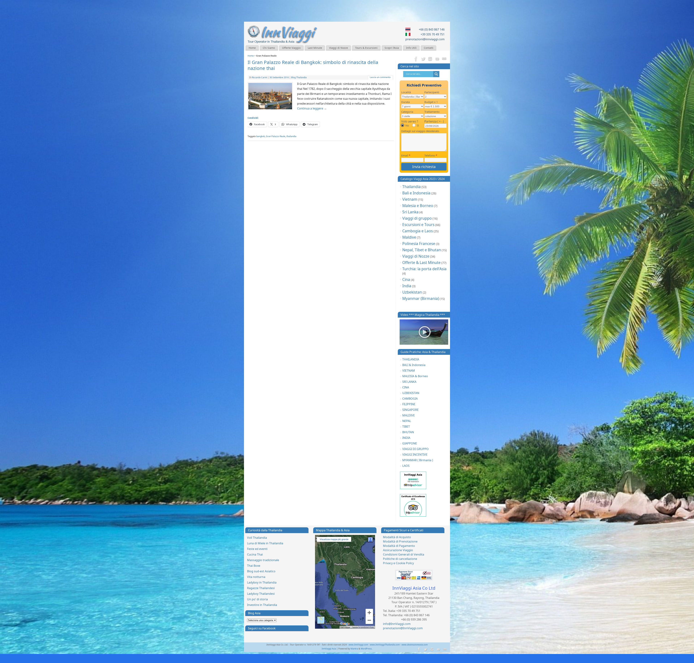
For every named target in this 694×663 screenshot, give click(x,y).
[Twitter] (423, 59)
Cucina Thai (255, 554)
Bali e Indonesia (416, 192)
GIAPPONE (409, 443)
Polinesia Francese (418, 243)
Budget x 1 (431, 102)
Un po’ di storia (257, 599)
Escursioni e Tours (418, 224)
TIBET (406, 427)
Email (405, 155)
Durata (405, 102)
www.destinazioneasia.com (415, 644)
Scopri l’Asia (392, 47)
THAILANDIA (410, 359)
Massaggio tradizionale (263, 560)
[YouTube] (437, 59)
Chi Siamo (269, 47)
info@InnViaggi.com (397, 624)
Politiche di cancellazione (400, 559)
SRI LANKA (409, 382)
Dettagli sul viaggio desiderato (420, 131)
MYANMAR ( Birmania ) (417, 460)
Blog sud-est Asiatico (261, 571)
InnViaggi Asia (329, 648)
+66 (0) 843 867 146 (432, 29)
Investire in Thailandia (262, 605)
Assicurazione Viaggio (398, 550)
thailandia (291, 136)
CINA (405, 387)
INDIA (406, 438)
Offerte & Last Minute (421, 262)
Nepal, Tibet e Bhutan (421, 249)
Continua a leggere (312, 108)
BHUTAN (408, 432)
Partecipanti (431, 92)
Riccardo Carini (259, 77)
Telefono (430, 155)
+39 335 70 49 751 (433, 34)
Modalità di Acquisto (397, 537)
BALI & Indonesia (413, 365)
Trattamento (432, 111)
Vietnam (409, 199)
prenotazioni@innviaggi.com (425, 39)
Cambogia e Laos (417, 230)
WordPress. (366, 648)
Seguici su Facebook (262, 628)
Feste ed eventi (257, 549)
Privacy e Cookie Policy (398, 563)
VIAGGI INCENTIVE (414, 455)
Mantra (354, 648)
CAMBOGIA (410, 399)
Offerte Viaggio (291, 47)
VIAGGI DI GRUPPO (415, 449)
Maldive (409, 237)
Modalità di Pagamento (399, 546)
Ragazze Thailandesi (261, 588)
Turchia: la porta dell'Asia (424, 268)
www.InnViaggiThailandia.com (385, 644)
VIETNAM (408, 371)
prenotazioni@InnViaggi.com (403, 628)
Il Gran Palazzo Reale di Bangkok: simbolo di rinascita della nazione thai (313, 65)
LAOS (406, 466)
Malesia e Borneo (417, 205)
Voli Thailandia (257, 538)
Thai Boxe (253, 566)
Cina (406, 279)
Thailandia (411, 186)
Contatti (428, 47)
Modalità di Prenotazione (400, 541)
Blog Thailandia (299, 77)
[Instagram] (430, 59)
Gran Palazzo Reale (275, 136)
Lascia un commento (380, 77)
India (406, 285)
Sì (418, 125)
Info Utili (411, 47)
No (407, 125)
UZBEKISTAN (410, 393)
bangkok (260, 136)
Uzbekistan (412, 292)
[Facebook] (416, 59)
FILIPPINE (408, 404)
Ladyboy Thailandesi (261, 594)
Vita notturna (256, 577)
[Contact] (444, 59)
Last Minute (315, 47)
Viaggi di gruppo (417, 218)
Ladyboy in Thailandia (262, 582)
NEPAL (406, 421)
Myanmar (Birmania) (420, 298)
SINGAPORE (410, 410)
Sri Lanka (410, 211)
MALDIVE (408, 415)
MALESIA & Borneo (415, 376)
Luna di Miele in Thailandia (265, 543)
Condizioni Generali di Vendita (403, 554)
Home (252, 47)
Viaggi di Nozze (338, 47)
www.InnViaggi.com (358, 644)
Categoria (407, 111)
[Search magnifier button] (436, 74)
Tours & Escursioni (366, 47)
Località (406, 92)
